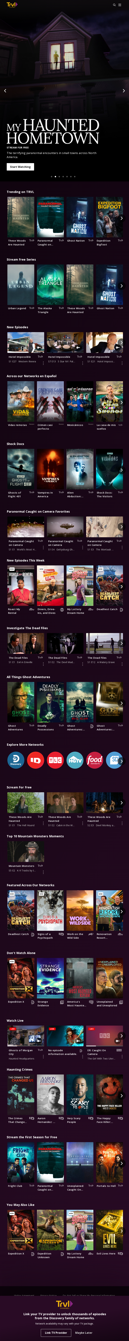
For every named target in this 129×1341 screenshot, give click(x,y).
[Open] (119, 5)
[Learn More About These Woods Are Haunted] (43, 823)
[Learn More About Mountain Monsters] (43, 872)
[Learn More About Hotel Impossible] (43, 363)
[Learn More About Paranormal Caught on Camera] (43, 547)
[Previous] (5, 91)
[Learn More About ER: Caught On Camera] (122, 1056)
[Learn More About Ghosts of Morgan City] (43, 1056)
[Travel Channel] (12, 5)
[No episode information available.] (82, 1056)
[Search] (113, 5)
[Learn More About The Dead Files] (43, 664)
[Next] (124, 91)
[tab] (51, 176)
